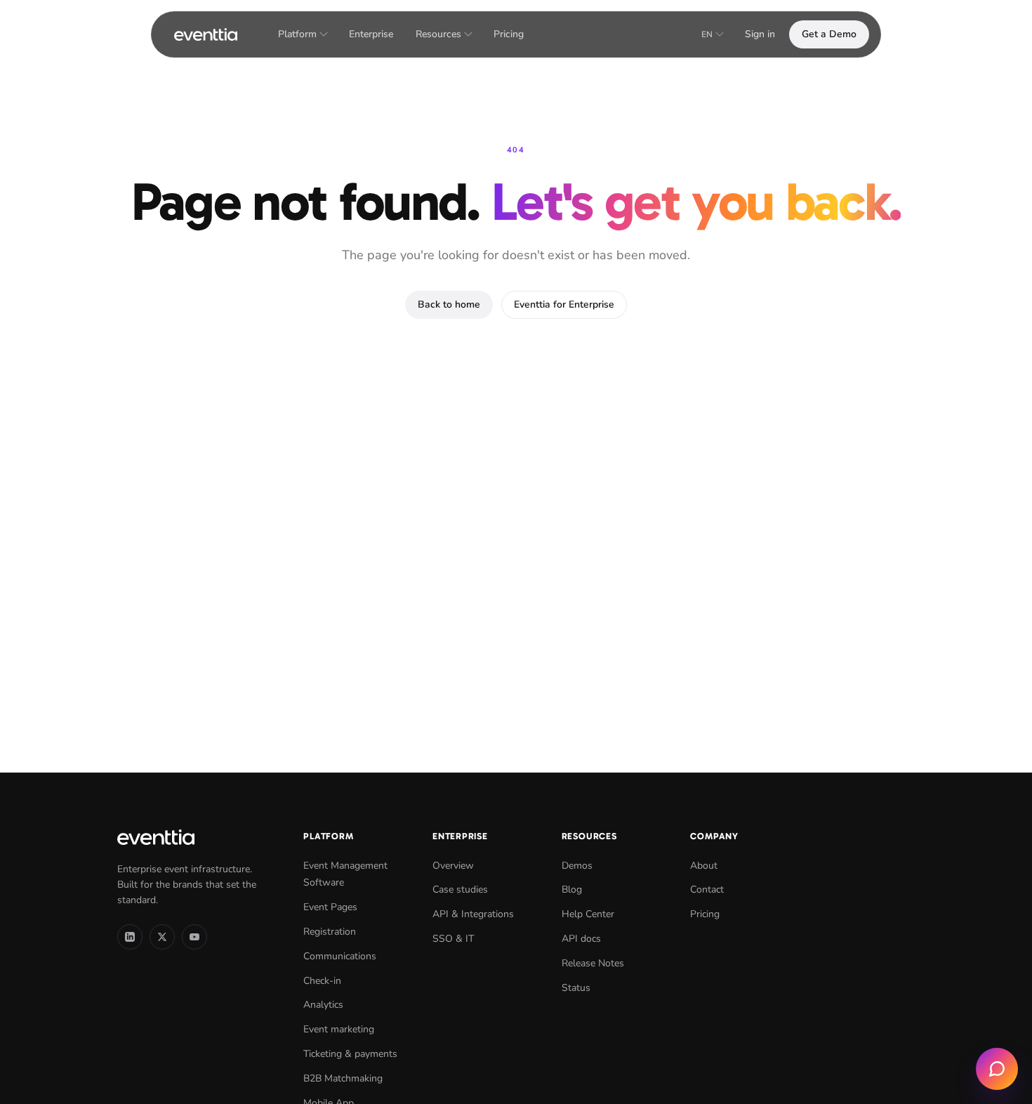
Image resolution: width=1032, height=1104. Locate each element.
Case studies (460, 889)
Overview (453, 865)
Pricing (509, 34)
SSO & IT (453, 938)
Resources (438, 34)
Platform (297, 34)
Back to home (449, 304)
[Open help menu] (997, 1069)
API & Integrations (473, 914)
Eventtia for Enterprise (564, 304)
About (703, 865)
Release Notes (593, 963)
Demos (577, 865)
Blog (572, 889)
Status (576, 987)
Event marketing (338, 1029)
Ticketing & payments (350, 1053)
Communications (339, 956)
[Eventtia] (205, 34)
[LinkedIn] (130, 936)
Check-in (322, 980)
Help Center (588, 914)
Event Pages (330, 907)
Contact (707, 889)
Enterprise (371, 34)
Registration (329, 931)
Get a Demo (829, 34)
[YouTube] (194, 936)
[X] (162, 936)
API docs (581, 938)
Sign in (760, 34)
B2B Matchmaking (343, 1078)
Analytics (323, 1004)
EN (707, 34)
